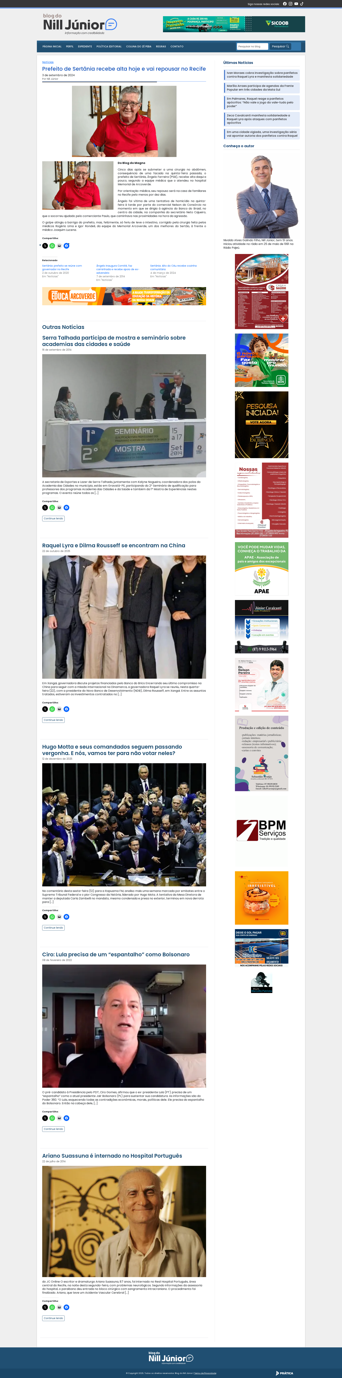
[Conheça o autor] (261, 195)
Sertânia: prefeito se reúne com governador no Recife (62, 267)
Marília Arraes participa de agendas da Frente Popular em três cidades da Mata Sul (260, 88)
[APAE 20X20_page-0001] (261, 569)
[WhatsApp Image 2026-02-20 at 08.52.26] (261, 425)
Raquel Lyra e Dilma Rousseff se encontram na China (113, 545)
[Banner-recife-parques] (261, 360)
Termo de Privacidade (205, 1373)
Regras (161, 46)
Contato (176, 46)
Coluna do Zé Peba (138, 46)
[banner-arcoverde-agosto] (124, 296)
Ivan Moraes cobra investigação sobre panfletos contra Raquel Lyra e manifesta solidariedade (262, 75)
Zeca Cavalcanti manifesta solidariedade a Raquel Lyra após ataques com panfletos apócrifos (258, 119)
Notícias (48, 62)
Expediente (85, 46)
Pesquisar (279, 46)
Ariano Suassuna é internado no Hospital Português (112, 1156)
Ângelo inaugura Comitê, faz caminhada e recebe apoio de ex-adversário (117, 269)
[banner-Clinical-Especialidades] (261, 500)
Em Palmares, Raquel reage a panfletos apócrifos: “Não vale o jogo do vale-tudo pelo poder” (260, 102)
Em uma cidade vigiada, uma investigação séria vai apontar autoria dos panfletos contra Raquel (262, 134)
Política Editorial (109, 46)
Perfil (69, 46)
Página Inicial (52, 46)
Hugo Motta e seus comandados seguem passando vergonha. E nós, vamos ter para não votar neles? (112, 750)
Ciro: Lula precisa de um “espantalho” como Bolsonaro (116, 954)
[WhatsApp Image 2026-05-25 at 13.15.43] (261, 291)
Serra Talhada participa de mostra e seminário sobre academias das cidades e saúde (114, 341)
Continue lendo (53, 518)
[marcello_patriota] (261, 982)
